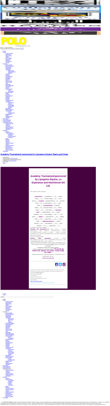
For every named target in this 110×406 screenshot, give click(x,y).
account (22, 48)
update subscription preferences (48, 282)
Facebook (56, 266)
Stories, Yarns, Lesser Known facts (9, 82)
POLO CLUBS (9, 64)
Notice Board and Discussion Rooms (9, 86)
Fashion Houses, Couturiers (12, 137)
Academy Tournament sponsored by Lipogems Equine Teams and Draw (34, 154)
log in (13, 48)
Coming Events (6, 121)
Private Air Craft (9, 147)
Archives (8, 79)
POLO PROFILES (10, 66)
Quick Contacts (9, 89)
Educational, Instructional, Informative (8, 68)
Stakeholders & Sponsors (9, 117)
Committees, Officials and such (10, 109)
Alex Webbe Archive (11, 103)
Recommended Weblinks (9, 96)
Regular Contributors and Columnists (9, 100)
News (4, 52)
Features (5, 63)
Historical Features (8, 75)
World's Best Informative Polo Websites (11, 71)
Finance (7, 131)
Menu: (2, 47)
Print (4, 163)
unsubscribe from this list (35, 282)
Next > (4, 294)
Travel (7, 138)
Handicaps (8, 84)
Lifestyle (5, 130)
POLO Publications (11, 91)
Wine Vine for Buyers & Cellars (9, 149)
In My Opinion (9, 58)
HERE (52, 244)
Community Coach (7, 122)
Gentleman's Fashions (11, 134)
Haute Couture (9, 132)
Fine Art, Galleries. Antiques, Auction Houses (9, 142)
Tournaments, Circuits (9, 62)
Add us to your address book (36, 281)
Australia (8, 98)
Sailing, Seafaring (10, 145)
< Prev (4, 293)
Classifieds (5, 151)
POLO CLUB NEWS (8, 56)
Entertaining (8, 146)
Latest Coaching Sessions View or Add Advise (9, 128)
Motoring (8, 139)
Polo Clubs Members (8, 60)
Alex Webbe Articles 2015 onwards (11, 106)
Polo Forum (6, 118)
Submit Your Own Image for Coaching (9, 124)
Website (64, 266)
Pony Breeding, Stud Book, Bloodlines (9, 77)
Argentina (8, 94)
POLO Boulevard (7, 120)
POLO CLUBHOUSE (11, 112)
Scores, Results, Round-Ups (9, 54)
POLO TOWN (9, 110)
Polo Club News (12, 160)
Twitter (60, 266)
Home (4, 51)
